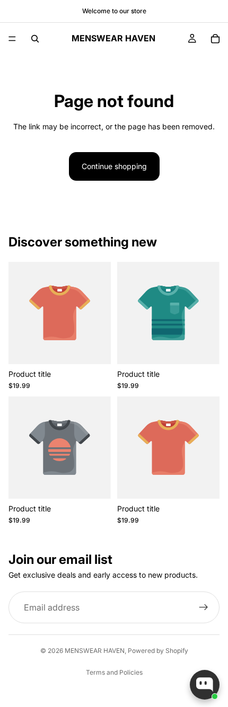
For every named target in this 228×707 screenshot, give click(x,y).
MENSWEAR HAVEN (95, 651)
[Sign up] (203, 607)
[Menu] (12, 38)
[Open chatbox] (205, 685)
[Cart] (215, 38)
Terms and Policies (114, 672)
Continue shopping (114, 166)
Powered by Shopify (158, 651)
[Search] (35, 38)
